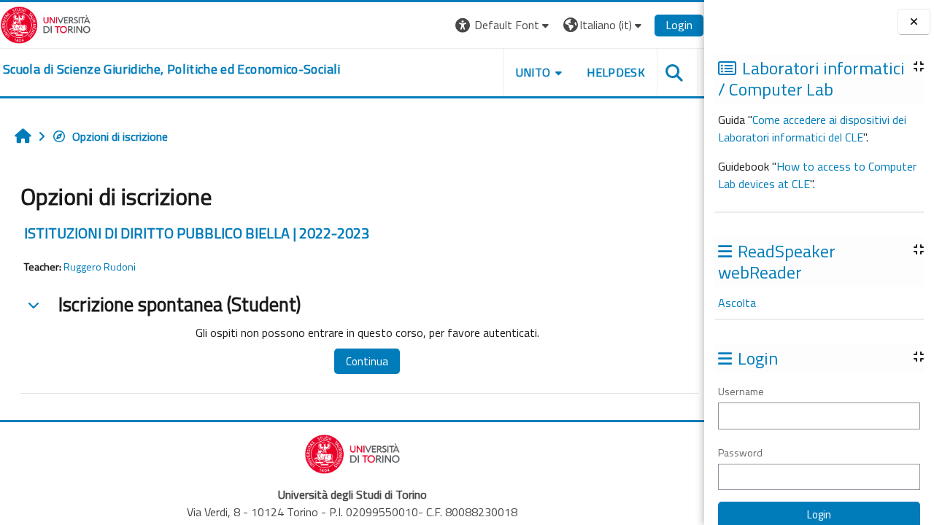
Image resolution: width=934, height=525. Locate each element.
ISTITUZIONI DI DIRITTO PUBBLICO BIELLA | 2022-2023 (196, 233)
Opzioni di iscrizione (120, 136)
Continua (367, 361)
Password (740, 452)
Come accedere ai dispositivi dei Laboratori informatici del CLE (812, 128)
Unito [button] (533, 72)
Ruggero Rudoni (99, 267)
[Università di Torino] (45, 23)
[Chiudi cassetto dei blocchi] (914, 22)
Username (741, 391)
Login (678, 25)
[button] (504, 25)
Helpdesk (616, 72)
